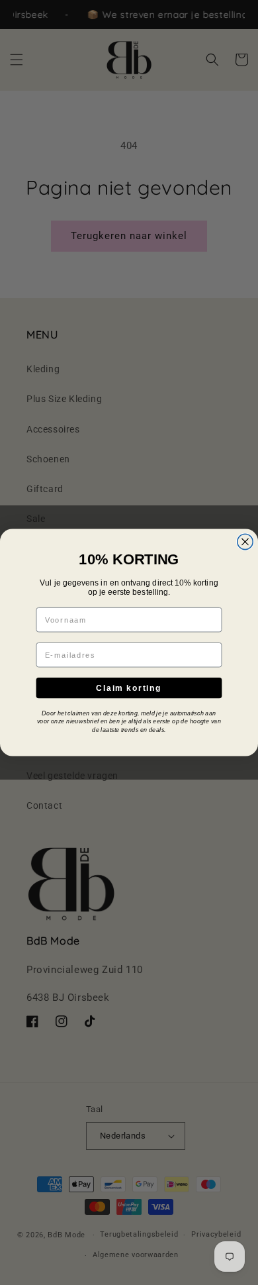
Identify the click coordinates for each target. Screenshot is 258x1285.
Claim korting (128, 688)
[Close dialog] (245, 541)
